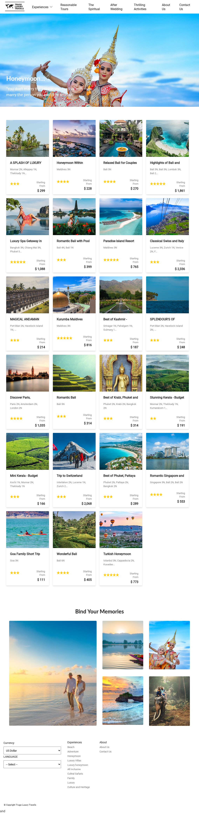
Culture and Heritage (78, 787)
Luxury (71, 782)
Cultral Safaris (75, 773)
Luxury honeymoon (77, 765)
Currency (8, 743)
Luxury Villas (74, 760)
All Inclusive (74, 769)
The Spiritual (94, 7)
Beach (70, 747)
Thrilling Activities (140, 7)
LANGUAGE (10, 756)
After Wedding (116, 7)
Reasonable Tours (68, 7)
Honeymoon (74, 756)
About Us (166, 7)
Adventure (73, 751)
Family (71, 778)
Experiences (40, 7)
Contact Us (184, 7)
